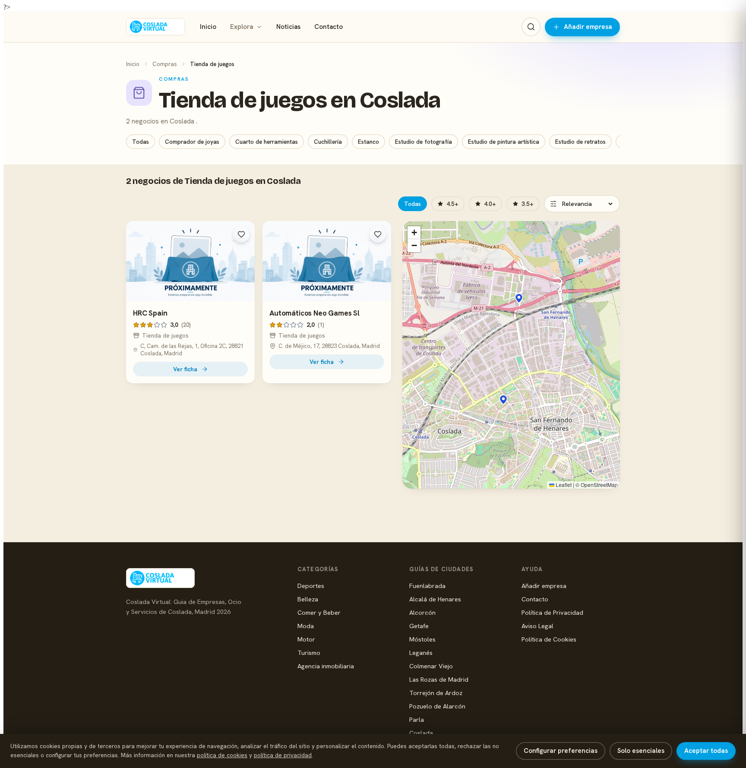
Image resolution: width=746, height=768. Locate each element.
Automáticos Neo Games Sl (314, 313)
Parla (416, 719)
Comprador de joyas (192, 141)
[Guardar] (241, 234)
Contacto (328, 26)
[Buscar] (531, 26)
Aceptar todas (706, 750)
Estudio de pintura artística (503, 141)
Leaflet (563, 484)
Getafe (419, 626)
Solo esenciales (640, 750)
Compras (164, 64)
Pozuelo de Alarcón (437, 706)
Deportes (310, 586)
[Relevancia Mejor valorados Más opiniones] (582, 203)
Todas (140, 141)
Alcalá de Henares (435, 599)
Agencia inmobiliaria (325, 666)
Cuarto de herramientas (266, 141)
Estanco (368, 141)
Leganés (421, 652)
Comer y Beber (319, 612)
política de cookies (222, 755)
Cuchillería (328, 141)
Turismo (308, 652)
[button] (518, 298)
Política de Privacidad (552, 612)
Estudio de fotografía (423, 141)
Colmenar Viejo (431, 666)
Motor (306, 639)
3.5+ (528, 204)
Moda (305, 626)
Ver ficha (185, 369)
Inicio (208, 26)
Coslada (421, 733)
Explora (241, 26)
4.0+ (490, 204)
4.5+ (452, 204)
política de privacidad (283, 755)
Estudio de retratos (580, 141)
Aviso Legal (537, 626)
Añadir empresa (588, 26)
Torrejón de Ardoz (435, 693)
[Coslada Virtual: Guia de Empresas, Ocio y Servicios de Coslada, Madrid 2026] (155, 26)
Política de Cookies (549, 639)
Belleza (307, 599)
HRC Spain (150, 313)
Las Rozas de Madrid (438, 679)
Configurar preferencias (560, 750)
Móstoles (422, 639)
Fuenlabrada (427, 586)
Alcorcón (422, 612)
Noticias (288, 26)
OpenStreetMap (599, 484)
